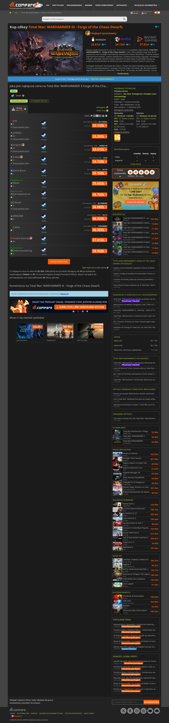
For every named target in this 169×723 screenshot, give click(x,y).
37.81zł (99, 240)
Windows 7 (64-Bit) (125, 116)
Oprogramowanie (74, 5)
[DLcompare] (18, 709)
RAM (116, 121)
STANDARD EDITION (39, 101)
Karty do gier (58, 5)
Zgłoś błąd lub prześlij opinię (94, 267)
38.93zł (99, 251)
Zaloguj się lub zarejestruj (145, 5)
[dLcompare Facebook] (129, 711)
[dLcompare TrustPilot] (143, 711)
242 (13, 136)
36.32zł (99, 219)
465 (13, 241)
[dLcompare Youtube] (149, 711)
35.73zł (99, 194)
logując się (64, 294)
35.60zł (99, 183)
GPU (116, 124)
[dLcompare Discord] (156, 711)
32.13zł (99, 125)
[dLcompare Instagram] (136, 711)
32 (13, 124)
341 (13, 148)
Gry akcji (127, 94)
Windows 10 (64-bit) (148, 116)
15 (13, 186)
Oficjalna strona (121, 91)
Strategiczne (137, 94)
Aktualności (121, 5)
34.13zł (99, 161)
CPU (116, 118)
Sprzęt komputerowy (104, 5)
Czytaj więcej (122, 73)
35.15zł (99, 173)
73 (13, 160)
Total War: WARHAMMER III (102, 79)
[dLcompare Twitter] (123, 711)
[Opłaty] (97, 116)
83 (13, 219)
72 (13, 254)
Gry (47, 5)
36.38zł (99, 230)
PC (15, 91)
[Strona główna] (10, 13)
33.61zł (99, 149)
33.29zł (99, 136)
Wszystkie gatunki (19, 101)
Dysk (116, 129)
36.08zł (99, 207)
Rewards (88, 5)
